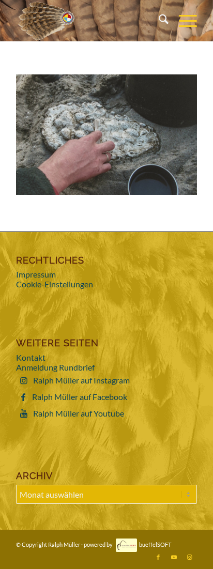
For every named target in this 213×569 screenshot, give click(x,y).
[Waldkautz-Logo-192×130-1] (88, 20)
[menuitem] (158, 20)
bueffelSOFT (155, 544)
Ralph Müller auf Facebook (79, 397)
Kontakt (30, 357)
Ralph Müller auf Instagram (81, 380)
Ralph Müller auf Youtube (78, 413)
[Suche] (158, 20)
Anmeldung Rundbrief (55, 367)
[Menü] (183, 20)
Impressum (36, 274)
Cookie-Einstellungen (54, 284)
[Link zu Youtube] (173, 557)
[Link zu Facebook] (158, 557)
